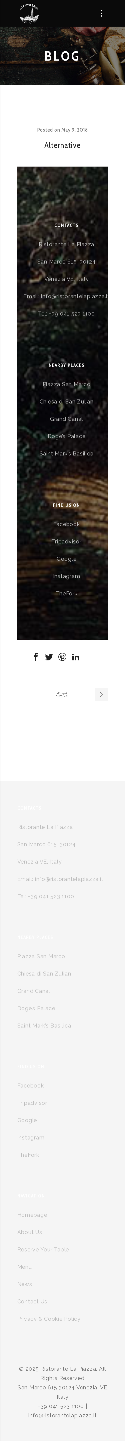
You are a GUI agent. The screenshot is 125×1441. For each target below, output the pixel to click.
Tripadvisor (66, 541)
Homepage (32, 1215)
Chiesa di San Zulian (67, 401)
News (24, 1284)
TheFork (66, 593)
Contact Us (32, 1301)
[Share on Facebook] (36, 657)
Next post (101, 694)
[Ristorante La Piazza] (28, 13)
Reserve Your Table (43, 1249)
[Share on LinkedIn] (76, 657)
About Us (29, 1232)
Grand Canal (66, 419)
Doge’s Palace (67, 436)
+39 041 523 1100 (72, 314)
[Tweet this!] (49, 657)
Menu (24, 1267)
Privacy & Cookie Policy (49, 1319)
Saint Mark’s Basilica (67, 453)
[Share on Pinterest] (62, 657)
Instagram (66, 576)
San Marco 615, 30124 (66, 262)
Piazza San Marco (67, 384)
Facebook (66, 524)
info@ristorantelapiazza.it (75, 296)
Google (67, 559)
